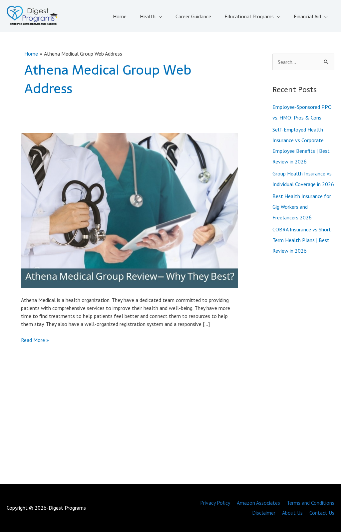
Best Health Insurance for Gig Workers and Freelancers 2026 (301, 207)
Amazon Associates (258, 502)
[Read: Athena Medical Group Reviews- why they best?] (129, 209)
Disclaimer (263, 512)
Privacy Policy (215, 502)
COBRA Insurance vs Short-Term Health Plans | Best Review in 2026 (302, 240)
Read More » (35, 340)
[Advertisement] (303, 371)
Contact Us (321, 512)
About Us (292, 512)
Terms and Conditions (310, 502)
